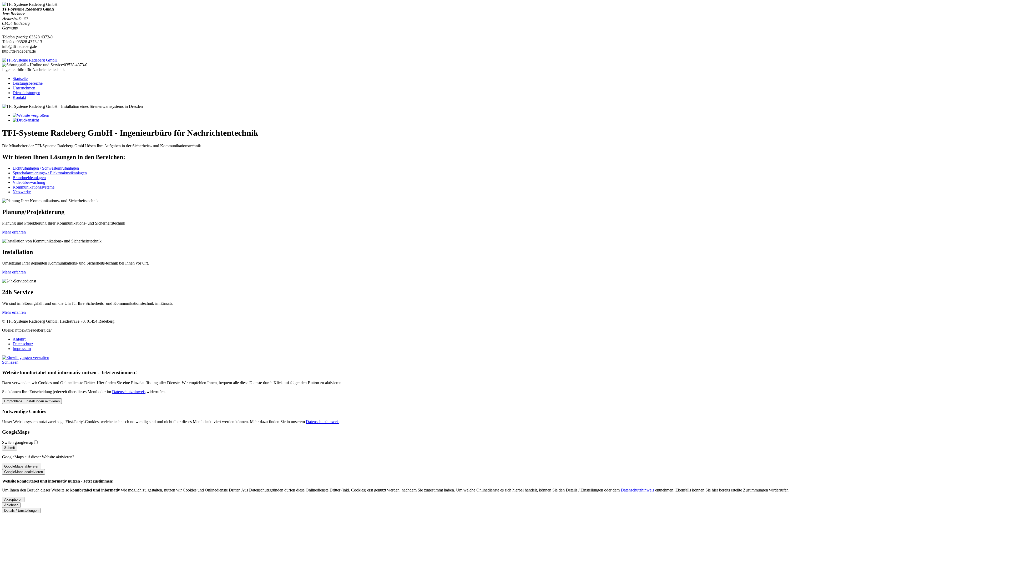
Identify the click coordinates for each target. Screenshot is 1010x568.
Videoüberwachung (29, 182)
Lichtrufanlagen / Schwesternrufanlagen (46, 168)
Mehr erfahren (14, 232)
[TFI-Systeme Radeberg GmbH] (30, 60)
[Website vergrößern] (31, 115)
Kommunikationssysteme (33, 187)
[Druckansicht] (26, 120)
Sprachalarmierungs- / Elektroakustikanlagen (50, 173)
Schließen (10, 362)
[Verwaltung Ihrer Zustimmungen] (25, 357)
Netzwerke (22, 192)
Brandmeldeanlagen (29, 177)
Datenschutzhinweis (128, 391)
